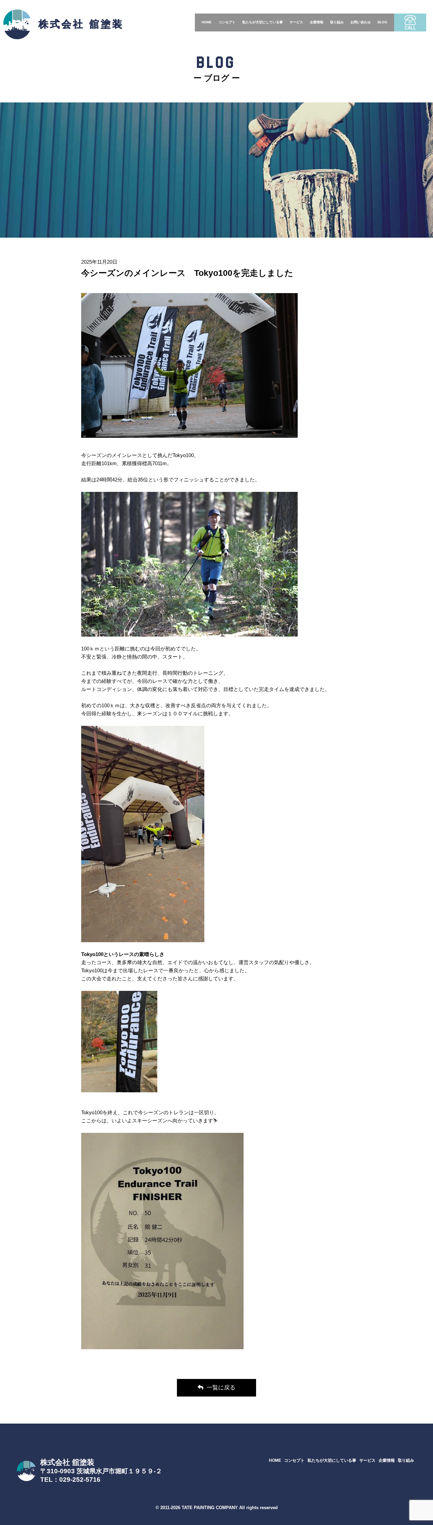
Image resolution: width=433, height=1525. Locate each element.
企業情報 (316, 22)
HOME (207, 22)
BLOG (382, 22)
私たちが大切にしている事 (262, 22)
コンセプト (227, 22)
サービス (296, 22)
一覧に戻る (221, 1387)
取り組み (337, 22)
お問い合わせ (360, 22)
